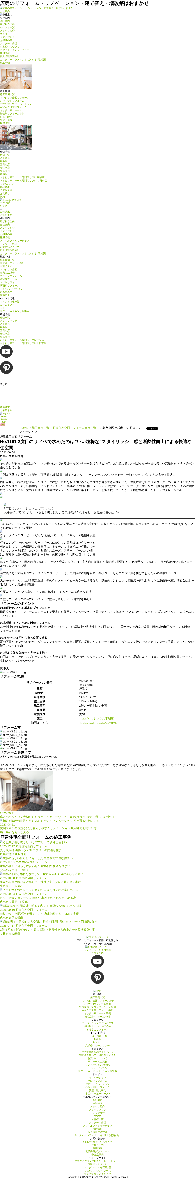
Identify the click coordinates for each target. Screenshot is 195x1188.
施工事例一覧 (40, 427)
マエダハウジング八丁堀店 (96, 718)
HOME (24, 427)
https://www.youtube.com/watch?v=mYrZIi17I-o (98, 723)
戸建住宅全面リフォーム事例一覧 (74, 427)
